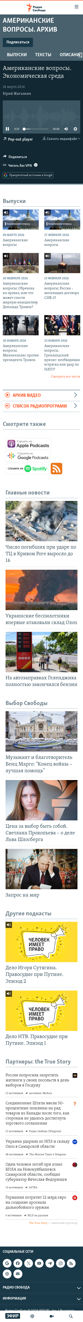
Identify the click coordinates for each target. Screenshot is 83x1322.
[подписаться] (17, 1274)
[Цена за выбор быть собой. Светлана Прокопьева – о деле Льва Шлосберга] (41, 800)
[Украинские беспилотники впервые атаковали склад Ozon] (41, 590)
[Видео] (52, 1316)
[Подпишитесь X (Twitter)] (28, 1263)
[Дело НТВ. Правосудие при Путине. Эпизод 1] (41, 1011)
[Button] (15, 158)
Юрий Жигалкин (17, 94)
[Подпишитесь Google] (7, 1263)
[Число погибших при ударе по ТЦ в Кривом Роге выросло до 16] (41, 521)
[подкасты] (32, 1316)
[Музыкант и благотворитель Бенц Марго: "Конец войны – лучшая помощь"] (41, 731)
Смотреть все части (65, 376)
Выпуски (17, 55)
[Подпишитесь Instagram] (60, 1263)
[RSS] (71, 1263)
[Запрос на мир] (41, 869)
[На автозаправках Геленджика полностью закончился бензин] (41, 652)
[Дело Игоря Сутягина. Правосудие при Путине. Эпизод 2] (41, 942)
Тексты (43, 55)
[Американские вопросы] (21, 219)
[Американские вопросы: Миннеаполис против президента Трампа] (21, 325)
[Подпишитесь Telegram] (49, 1263)
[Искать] (71, 1316)
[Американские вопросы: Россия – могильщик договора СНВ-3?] (62, 263)
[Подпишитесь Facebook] (17, 1263)
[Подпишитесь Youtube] (39, 1263)
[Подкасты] (7, 1274)
